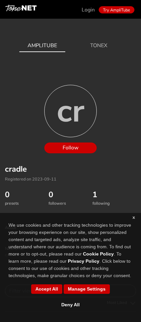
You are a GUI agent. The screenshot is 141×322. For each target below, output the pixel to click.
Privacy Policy (83, 261)
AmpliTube (42, 45)
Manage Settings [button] (87, 289)
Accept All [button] (46, 289)
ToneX (98, 45)
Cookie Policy (98, 253)
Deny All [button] (70, 304)
